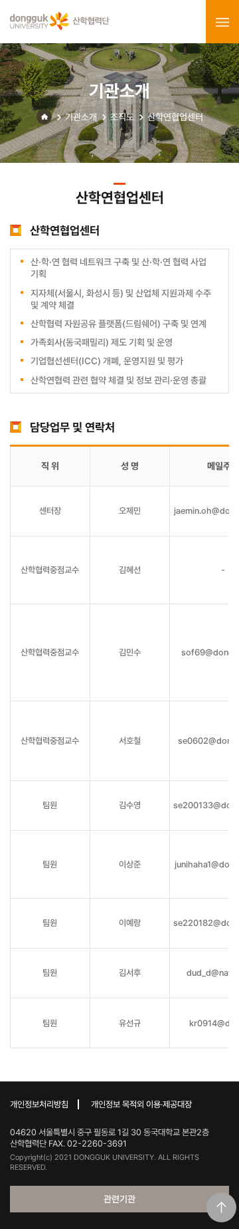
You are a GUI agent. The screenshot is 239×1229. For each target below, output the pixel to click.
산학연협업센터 (175, 117)
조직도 (122, 117)
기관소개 (81, 117)
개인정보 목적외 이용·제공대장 (141, 1104)
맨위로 (221, 1207)
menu (222, 22)
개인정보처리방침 (39, 1104)
